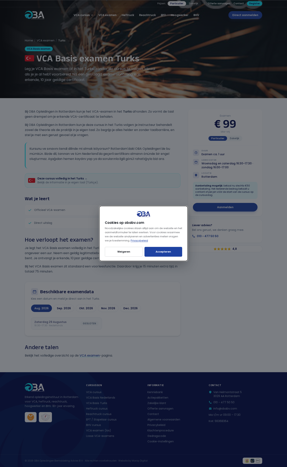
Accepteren (163, 252)
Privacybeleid (139, 240)
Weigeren (123, 252)
